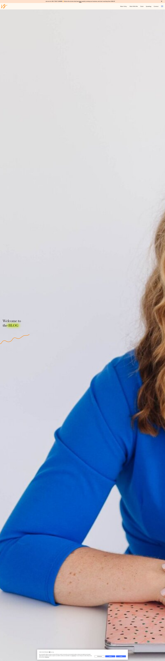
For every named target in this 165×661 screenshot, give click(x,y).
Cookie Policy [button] (73, 655)
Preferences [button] (47, 657)
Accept (121, 656)
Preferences (99, 656)
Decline (110, 656)
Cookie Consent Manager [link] (43, 652)
